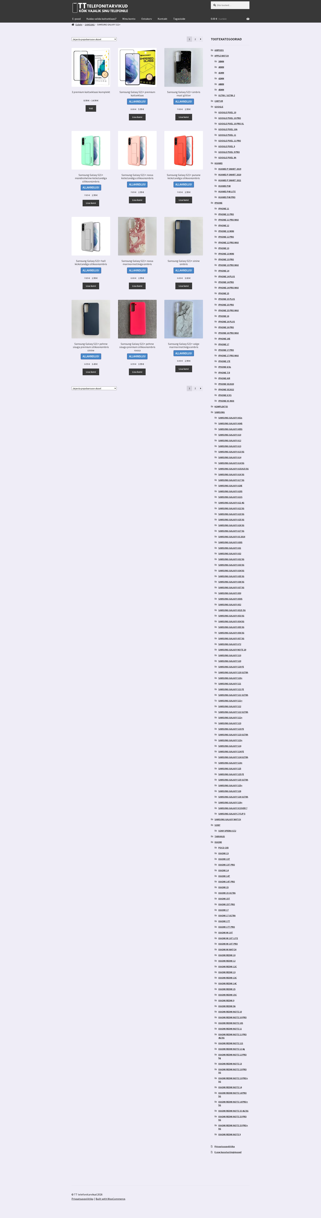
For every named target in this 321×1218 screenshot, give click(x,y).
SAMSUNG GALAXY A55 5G (231, 627)
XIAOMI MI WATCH (227, 949)
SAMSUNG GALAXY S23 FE (231, 728)
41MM (221, 72)
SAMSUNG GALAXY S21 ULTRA (233, 694)
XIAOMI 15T (224, 898)
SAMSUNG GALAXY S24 (229, 745)
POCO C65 (223, 847)
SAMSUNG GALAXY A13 (229, 446)
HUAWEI (219, 163)
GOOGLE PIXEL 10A (227, 129)
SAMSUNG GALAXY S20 (229, 661)
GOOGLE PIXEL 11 (227, 134)
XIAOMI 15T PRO (226, 904)
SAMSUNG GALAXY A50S (230, 598)
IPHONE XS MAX (226, 400)
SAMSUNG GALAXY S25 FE (231, 774)
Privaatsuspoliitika (225, 1146)
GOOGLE (219, 106)
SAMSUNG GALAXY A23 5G (231, 514)
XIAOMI (218, 842)
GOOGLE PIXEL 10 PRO (229, 118)
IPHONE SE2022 (226, 389)
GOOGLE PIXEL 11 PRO (229, 140)
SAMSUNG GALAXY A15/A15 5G (233, 468)
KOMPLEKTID (221, 406)
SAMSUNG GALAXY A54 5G (231, 621)
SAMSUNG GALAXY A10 (229, 434)
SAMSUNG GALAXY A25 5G (231, 519)
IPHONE (218, 202)
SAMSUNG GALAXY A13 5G (231, 451)
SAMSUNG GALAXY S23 (229, 723)
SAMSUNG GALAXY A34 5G (231, 570)
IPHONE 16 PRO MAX (228, 332)
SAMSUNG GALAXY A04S (230, 423)
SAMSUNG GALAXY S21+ (230, 700)
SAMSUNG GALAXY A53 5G (231, 615)
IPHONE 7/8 (224, 372)
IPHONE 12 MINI (226, 231)
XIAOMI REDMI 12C (227, 966)
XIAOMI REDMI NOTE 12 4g (231, 1048)
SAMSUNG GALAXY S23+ (230, 740)
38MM (221, 61)
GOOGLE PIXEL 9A (227, 157)
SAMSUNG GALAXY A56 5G (231, 632)
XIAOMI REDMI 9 (226, 1000)
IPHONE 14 (223, 270)
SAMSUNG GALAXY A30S (230, 542)
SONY (217, 825)
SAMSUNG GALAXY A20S (230, 491)
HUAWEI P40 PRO (226, 197)
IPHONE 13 (223, 248)
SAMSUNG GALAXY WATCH (228, 819)
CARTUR (219, 101)
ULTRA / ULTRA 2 (226, 95)
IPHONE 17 (223, 344)
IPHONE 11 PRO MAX (228, 219)
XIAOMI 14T (224, 876)
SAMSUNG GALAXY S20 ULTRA (233, 672)
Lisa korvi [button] (137, 117)
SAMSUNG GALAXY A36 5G (231, 581)
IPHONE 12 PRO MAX (228, 242)
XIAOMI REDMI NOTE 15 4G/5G (233, 1110)
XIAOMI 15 (223, 887)
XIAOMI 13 (223, 853)
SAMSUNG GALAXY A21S (230, 496)
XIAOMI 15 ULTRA (227, 892)
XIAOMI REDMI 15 (226, 989)
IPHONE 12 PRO (226, 236)
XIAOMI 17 (223, 909)
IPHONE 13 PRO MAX (228, 265)
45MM (221, 89)
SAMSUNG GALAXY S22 (229, 706)
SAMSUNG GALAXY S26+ (230, 802)
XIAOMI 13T (224, 858)
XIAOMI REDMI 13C (227, 977)
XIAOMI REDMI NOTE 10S (230, 1023)
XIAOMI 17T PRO (226, 926)
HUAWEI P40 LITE (227, 191)
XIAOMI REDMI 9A (227, 1006)
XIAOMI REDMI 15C (227, 994)
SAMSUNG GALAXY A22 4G (231, 502)
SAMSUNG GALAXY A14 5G (231, 463)
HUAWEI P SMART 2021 (229, 180)
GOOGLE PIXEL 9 (226, 146)
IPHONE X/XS (225, 395)
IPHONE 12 (223, 225)
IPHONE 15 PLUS (226, 298)
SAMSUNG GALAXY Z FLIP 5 (231, 813)
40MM (221, 67)
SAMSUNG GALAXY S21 (229, 683)
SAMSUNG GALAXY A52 (229, 604)
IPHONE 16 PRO (226, 327)
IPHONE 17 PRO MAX (228, 355)
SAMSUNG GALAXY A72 (229, 644)
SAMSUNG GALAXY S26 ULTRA (233, 796)
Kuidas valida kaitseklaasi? (101, 18)
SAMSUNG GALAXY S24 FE (231, 751)
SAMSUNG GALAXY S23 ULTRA (233, 734)
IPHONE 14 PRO (226, 282)
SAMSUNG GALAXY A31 (229, 547)
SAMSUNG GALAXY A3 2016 (231, 536)
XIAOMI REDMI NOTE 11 (230, 1028)
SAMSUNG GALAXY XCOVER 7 (232, 808)
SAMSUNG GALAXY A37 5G (231, 587)
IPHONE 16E (224, 338)
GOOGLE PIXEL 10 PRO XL (231, 123)
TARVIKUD (220, 836)
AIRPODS (219, 50)
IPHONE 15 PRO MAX (228, 310)
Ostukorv (146, 18)
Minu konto (128, 18)
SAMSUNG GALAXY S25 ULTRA (233, 779)
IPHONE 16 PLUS (226, 321)
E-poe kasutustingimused (228, 1152)
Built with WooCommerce (110, 1198)
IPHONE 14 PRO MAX (228, 287)
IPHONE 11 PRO (226, 214)
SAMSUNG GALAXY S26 (229, 791)
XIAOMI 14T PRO (226, 881)
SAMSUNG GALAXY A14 (229, 457)
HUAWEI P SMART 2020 (229, 174)
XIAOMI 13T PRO (226, 864)
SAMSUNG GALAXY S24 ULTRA (233, 757)
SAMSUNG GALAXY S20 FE (231, 666)
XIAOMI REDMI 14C (227, 983)
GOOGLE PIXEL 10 (227, 112)
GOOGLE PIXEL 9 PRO (229, 152)
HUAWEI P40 (224, 185)
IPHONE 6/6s (224, 366)
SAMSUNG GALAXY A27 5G (231, 530)
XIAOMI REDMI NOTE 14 (230, 1087)
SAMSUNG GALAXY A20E (230, 485)
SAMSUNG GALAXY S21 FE (231, 689)
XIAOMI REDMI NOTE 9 (229, 1134)
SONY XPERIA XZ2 (227, 830)
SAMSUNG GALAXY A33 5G (231, 564)
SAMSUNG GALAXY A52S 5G (232, 610)
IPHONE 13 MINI (226, 253)
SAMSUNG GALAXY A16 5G (231, 474)
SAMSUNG (220, 412)
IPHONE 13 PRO (226, 259)
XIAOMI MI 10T (225, 932)
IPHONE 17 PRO (226, 349)
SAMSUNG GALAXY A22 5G (231, 508)
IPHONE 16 (223, 316)
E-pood (76, 18)
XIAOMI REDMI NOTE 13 (230, 1063)
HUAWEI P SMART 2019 (229, 168)
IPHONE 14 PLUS (226, 276)
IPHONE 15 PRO (226, 304)
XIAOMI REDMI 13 (226, 972)
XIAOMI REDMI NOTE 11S (230, 1043)
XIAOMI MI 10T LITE (228, 938)
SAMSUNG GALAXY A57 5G (231, 638)
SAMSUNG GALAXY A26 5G (231, 525)
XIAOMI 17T (224, 921)
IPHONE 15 (223, 293)
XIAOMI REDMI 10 (226, 955)
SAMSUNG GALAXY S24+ (230, 762)
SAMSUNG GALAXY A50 (229, 593)
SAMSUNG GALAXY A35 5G (231, 576)
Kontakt (162, 18)
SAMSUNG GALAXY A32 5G (231, 559)
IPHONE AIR (224, 378)
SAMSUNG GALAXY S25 (229, 768)
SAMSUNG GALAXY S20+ (230, 678)
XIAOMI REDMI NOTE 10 (230, 1011)
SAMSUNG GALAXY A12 (229, 440)
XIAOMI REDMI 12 (226, 960)
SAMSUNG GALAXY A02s (230, 417)
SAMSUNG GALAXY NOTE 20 (232, 649)
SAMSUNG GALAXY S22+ (230, 717)
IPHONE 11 (223, 208)
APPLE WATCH (222, 55)
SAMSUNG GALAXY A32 (229, 553)
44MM (221, 84)
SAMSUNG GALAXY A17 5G (231, 480)
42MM (221, 78)
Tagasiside (179, 18)
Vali (91, 108)
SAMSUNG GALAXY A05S (230, 429)
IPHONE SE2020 (226, 383)
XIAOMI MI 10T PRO (228, 943)
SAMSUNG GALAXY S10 (229, 655)
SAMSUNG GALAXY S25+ (230, 785)
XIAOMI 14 (223, 870)
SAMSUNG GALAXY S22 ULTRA (233, 712)
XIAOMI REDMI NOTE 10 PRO (232, 1017)
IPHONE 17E (224, 361)
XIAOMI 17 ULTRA (227, 915)
